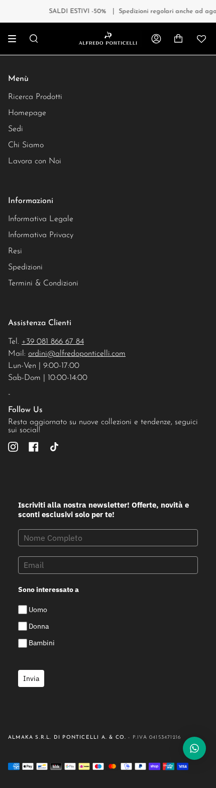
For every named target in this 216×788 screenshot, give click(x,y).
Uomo (38, 609)
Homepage (27, 113)
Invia (31, 678)
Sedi (15, 129)
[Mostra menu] (15, 38)
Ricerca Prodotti (35, 97)
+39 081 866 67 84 (53, 342)
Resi (15, 251)
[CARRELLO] (178, 39)
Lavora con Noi (34, 161)
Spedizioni (25, 267)
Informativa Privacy (40, 235)
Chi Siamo (26, 145)
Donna (39, 626)
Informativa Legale (40, 219)
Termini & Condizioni (43, 283)
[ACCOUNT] (156, 39)
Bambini (42, 643)
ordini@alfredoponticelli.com (77, 354)
